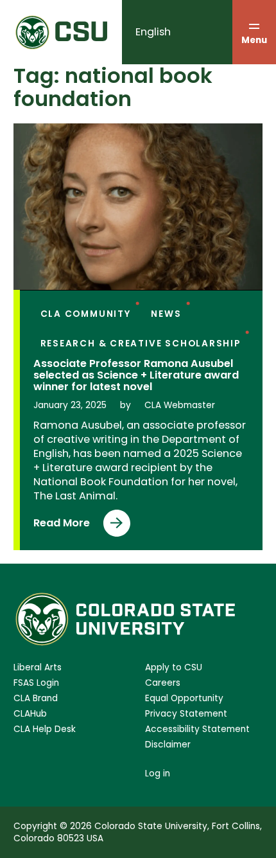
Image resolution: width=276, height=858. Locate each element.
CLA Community (85, 314)
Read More (61, 526)
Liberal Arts (37, 667)
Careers (162, 683)
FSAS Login (36, 683)
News (166, 314)
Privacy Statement (186, 714)
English (153, 31)
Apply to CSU (173, 667)
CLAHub (30, 714)
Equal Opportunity (184, 698)
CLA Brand (35, 698)
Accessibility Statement (197, 729)
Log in (157, 773)
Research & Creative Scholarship (140, 343)
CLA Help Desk (44, 729)
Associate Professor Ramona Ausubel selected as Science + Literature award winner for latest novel (136, 375)
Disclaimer (168, 744)
